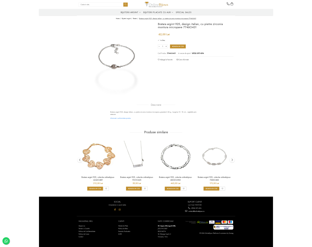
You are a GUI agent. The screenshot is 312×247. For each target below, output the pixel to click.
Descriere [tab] (156, 105)
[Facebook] (115, 209)
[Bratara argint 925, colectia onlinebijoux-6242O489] (98, 156)
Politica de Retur (123, 228)
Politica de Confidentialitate (87, 231)
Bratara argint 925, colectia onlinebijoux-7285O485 (214, 178)
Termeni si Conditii (84, 228)
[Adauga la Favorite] (106, 189)
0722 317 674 (196, 208)
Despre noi (82, 226)
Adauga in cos (178, 46)
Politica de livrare (84, 234)
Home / (118, 19)
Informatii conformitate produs (120, 118)
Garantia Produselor (124, 231)
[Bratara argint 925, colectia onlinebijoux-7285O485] (214, 156)
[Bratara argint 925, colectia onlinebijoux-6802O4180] (175, 156)
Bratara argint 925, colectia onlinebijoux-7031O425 (136, 178)
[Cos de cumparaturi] (231, 3)
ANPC (120, 234)
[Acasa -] (156, 4)
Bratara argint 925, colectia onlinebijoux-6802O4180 (175, 178)
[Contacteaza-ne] (228, 3)
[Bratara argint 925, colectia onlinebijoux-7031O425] (137, 156)
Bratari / (136, 19)
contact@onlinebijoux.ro (196, 211)
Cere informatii (183, 59)
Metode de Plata (123, 226)
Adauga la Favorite (166, 59)
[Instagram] (120, 209)
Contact (81, 237)
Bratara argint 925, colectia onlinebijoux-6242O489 (98, 178)
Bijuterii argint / (127, 19)
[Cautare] (125, 5)
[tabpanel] (116, 58)
